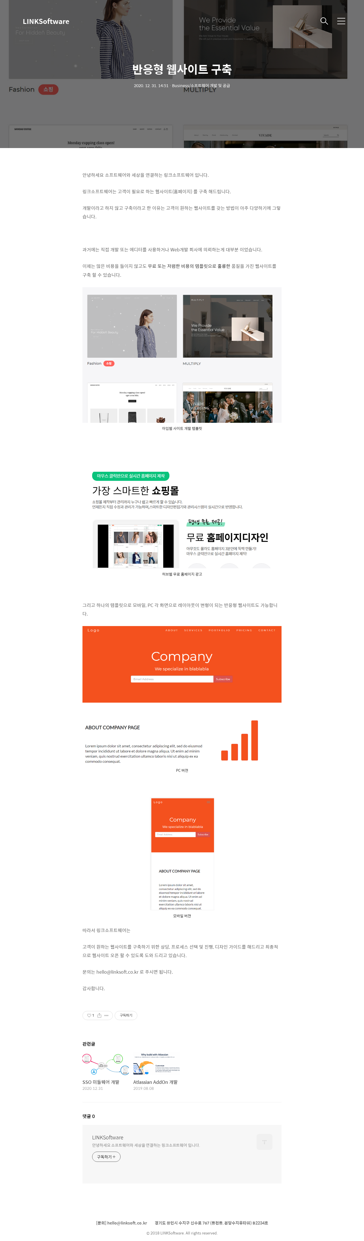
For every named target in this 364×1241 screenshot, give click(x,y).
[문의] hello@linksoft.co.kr (121, 1223)
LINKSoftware (46, 21)
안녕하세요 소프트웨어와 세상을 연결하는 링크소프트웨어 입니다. (146, 1145)
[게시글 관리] (106, 1015)
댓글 (88, 1116)
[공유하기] (99, 1015)
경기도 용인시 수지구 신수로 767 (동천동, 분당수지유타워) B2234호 (211, 1223)
